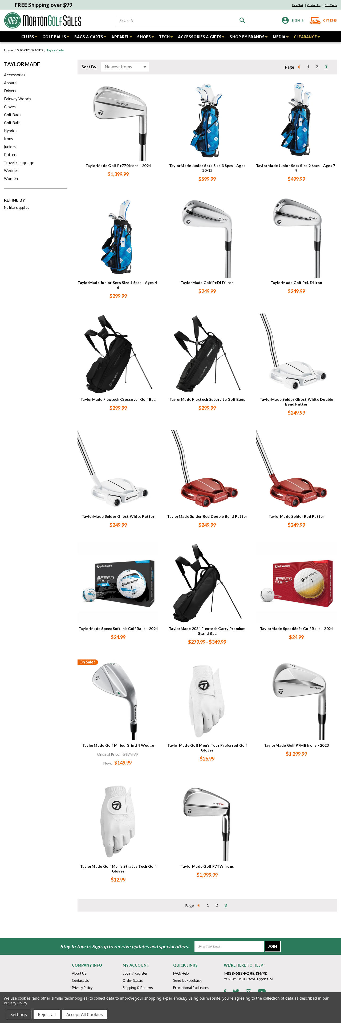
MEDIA (279, 37)
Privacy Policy (82, 988)
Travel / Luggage (19, 162)
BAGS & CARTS (88, 37)
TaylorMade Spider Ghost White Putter (118, 516)
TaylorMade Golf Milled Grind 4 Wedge (118, 745)
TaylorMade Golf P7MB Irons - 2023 (296, 745)
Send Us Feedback (187, 981)
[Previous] (300, 67)
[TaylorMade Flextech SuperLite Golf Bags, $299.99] (207, 354)
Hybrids (10, 131)
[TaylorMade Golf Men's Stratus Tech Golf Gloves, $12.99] (118, 820)
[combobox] (181, 20)
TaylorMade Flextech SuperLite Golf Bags (207, 399)
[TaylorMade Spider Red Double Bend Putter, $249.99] (207, 470)
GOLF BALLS (54, 37)
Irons (8, 139)
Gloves (10, 107)
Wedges (11, 170)
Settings (18, 1014)
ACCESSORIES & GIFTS (199, 37)
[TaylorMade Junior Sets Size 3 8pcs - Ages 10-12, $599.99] (207, 120)
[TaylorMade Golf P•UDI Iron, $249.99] (296, 237)
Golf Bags (12, 115)
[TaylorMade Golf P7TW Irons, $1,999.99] (207, 820)
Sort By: (90, 66)
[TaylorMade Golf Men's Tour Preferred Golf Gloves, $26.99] (207, 700)
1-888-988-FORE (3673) (245, 973)
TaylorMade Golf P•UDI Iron (296, 282)
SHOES (144, 37)
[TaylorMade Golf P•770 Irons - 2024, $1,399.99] (118, 120)
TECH (164, 37)
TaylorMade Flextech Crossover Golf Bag (118, 399)
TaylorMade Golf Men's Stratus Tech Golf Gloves (118, 868)
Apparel (10, 83)
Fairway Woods (17, 99)
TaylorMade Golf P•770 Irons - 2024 (118, 165)
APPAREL (120, 37)
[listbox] (125, 67)
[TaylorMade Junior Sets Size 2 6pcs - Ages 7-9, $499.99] (296, 120)
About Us (79, 974)
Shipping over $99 (44, 5)
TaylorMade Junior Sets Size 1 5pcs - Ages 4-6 (118, 285)
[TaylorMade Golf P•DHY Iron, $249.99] (207, 237)
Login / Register (135, 974)
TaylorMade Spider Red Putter (296, 516)
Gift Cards (331, 5)
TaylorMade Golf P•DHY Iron (207, 282)
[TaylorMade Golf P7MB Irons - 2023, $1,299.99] (296, 700)
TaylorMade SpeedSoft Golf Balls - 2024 (296, 628)
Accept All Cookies (84, 1014)
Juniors (10, 147)
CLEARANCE (305, 37)
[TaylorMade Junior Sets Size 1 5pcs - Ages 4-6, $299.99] (118, 237)
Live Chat (297, 5)
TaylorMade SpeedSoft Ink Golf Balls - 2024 (118, 628)
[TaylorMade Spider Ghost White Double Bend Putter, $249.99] (296, 354)
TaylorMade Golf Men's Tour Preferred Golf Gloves (207, 747)
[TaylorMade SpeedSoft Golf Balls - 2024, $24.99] (296, 583)
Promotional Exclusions (191, 988)
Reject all (47, 1014)
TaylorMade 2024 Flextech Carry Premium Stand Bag (207, 631)
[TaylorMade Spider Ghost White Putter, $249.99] (118, 470)
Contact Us (313, 5)
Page (289, 66)
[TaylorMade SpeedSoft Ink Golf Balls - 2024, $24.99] (118, 583)
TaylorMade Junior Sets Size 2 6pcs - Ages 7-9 (296, 168)
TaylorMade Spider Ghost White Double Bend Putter (296, 401)
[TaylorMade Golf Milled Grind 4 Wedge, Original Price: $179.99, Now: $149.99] (118, 700)
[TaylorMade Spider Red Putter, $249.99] (296, 470)
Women (11, 178)
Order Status (133, 981)
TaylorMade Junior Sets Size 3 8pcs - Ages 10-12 (207, 168)
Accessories (14, 75)
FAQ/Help (181, 974)
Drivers (10, 91)
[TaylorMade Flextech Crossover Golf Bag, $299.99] (118, 354)
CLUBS (27, 37)
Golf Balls (12, 123)
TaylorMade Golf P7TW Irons (207, 866)
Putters (10, 154)
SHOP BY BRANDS (247, 37)
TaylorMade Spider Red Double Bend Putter (207, 516)
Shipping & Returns (138, 988)
